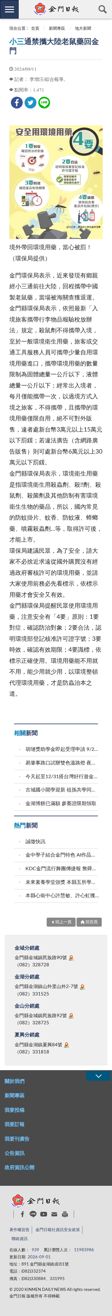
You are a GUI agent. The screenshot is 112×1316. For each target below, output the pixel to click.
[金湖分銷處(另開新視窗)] (82, 987)
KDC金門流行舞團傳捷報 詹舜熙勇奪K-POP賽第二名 (63, 868)
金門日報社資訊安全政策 (57, 1230)
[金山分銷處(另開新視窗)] (71, 1016)
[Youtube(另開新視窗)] (44, 1214)
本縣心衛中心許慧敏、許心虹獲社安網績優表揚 (63, 895)
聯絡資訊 (20, 1239)
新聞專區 (57, 29)
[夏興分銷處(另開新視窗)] (66, 1045)
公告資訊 (15, 1153)
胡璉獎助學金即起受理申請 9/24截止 (63, 749)
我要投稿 (15, 1110)
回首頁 (92, 922)
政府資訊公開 (20, 1167)
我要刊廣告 (17, 1139)
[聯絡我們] (54, 1214)
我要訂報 (15, 1124)
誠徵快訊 (35, 841)
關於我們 (15, 1081)
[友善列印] (65, 1214)
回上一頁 (63, 922)
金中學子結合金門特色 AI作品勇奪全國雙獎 (63, 855)
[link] (17, 103)
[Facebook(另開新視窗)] (22, 1214)
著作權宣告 (19, 1230)
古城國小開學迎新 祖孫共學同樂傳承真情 (63, 789)
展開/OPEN (98, 1076)
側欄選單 (9, 9)
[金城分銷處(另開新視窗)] (71, 958)
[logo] (56, 9)
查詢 (102, 9)
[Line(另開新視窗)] (33, 1214)
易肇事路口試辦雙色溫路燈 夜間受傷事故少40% (63, 762)
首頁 (35, 29)
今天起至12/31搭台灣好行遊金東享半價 (63, 776)
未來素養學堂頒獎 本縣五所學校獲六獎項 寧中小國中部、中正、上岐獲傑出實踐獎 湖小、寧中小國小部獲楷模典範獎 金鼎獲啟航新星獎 (63, 882)
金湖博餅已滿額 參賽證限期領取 (61, 803)
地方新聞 (83, 29)
